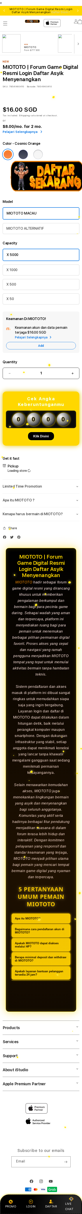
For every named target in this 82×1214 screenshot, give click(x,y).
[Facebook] (6, 538)
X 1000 (11, 270)
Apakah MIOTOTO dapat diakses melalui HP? (37, 945)
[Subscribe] (65, 1161)
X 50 (10, 299)
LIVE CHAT (69, 1206)
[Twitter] (13, 538)
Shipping (24, 115)
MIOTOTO (23, 582)
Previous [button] (4, 11)
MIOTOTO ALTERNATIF (25, 228)
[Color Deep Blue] (23, 154)
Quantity (10, 362)
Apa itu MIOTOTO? (27, 918)
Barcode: (31, 86)
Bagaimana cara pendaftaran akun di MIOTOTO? (39, 931)
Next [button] (78, 11)
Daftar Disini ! (60, 12)
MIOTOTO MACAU (22, 213)
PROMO (10, 1206)
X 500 (11, 284)
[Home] (32, 21)
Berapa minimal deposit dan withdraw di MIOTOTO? (40, 959)
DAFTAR (51, 1206)
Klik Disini (41, 436)
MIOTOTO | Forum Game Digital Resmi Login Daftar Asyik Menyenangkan (41, 11)
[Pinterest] (20, 538)
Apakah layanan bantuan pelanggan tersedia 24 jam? (39, 973)
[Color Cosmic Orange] (8, 154)
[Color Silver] (38, 154)
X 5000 (12, 255)
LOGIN (31, 1206)
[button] (5, 23)
